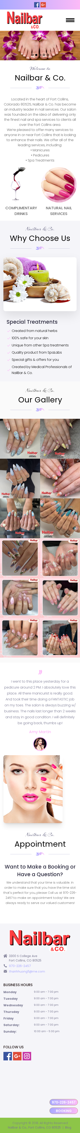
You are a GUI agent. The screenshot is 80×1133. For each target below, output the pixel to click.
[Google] (43, 4)
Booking (64, 1111)
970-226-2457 (64, 1102)
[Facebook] (36, 4)
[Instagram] (27, 1056)
